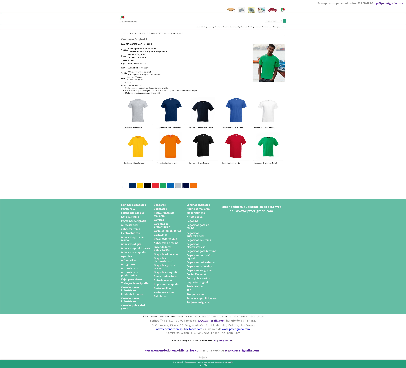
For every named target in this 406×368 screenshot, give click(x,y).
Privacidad (229, 362)
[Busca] (284, 21)
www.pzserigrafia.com (236, 329)
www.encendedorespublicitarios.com (179, 329)
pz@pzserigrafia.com (389, 3)
